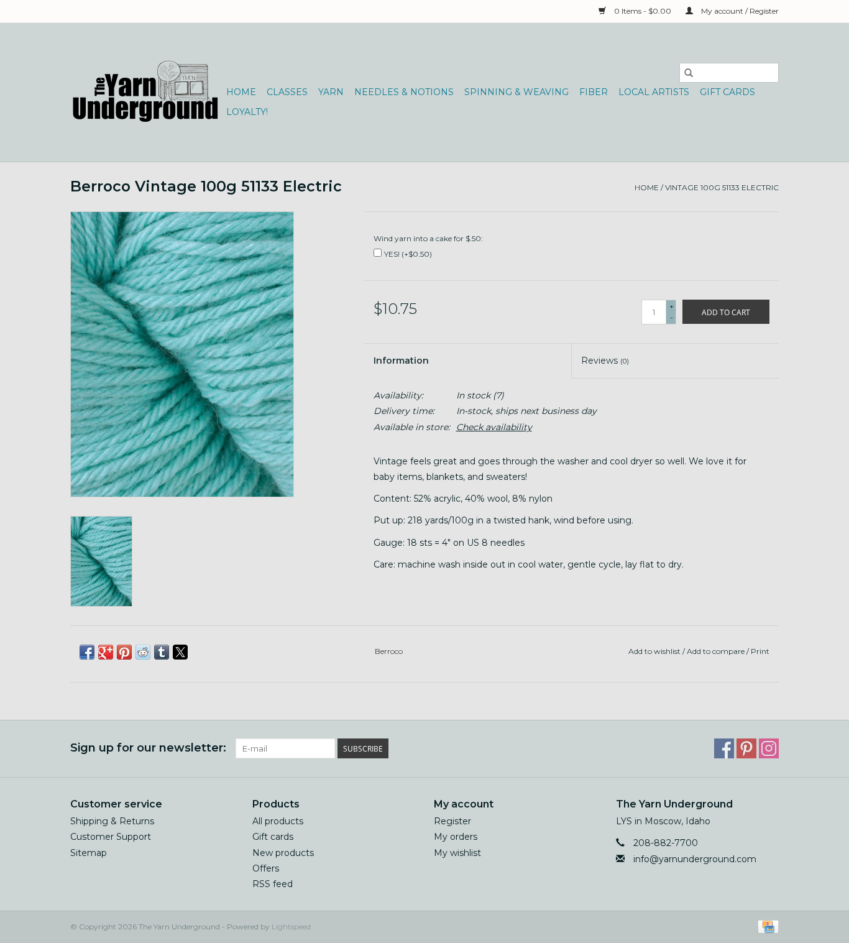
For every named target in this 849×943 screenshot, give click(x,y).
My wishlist (457, 852)
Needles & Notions (404, 92)
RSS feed (272, 884)
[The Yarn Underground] (146, 92)
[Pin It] (124, 652)
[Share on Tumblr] (161, 652)
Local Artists (653, 92)
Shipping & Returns (112, 821)
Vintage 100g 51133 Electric (722, 187)
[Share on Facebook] (87, 652)
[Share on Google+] (105, 652)
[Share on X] (180, 652)
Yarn (331, 92)
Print (760, 651)
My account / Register (739, 11)
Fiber (593, 92)
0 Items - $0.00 (642, 11)
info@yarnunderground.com (694, 859)
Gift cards (727, 92)
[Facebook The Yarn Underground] (724, 748)
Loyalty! (247, 111)
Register (452, 821)
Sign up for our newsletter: (148, 748)
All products (277, 821)
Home (241, 92)
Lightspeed (291, 926)
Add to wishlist (655, 651)
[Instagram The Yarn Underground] (769, 748)
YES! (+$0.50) (408, 254)
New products (283, 852)
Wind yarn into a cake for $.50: (428, 238)
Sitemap (88, 852)
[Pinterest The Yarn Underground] (746, 748)
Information (401, 360)
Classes (287, 92)
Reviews (605, 360)
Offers (265, 868)
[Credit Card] (766, 926)
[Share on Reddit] (142, 652)
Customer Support (110, 836)
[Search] (688, 73)
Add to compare (716, 651)
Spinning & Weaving (516, 92)
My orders (455, 836)
